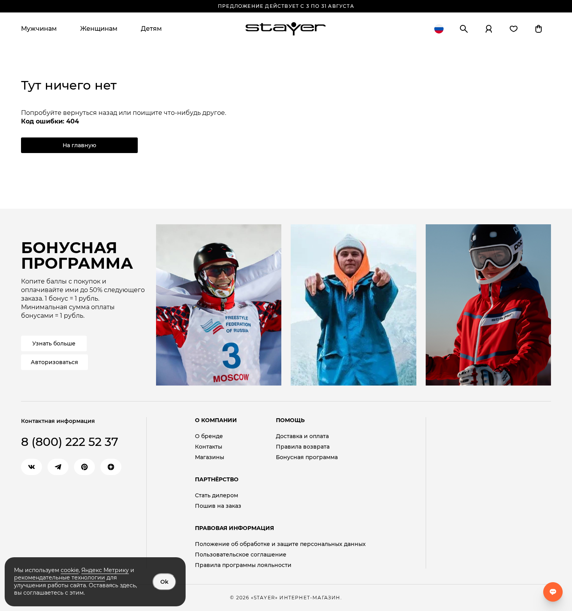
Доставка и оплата (302, 436)
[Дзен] (110, 467)
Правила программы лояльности (243, 565)
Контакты (208, 447)
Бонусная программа (307, 457)
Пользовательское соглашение (240, 554)
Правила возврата (303, 447)
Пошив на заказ (218, 506)
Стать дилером (216, 495)
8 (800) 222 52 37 (69, 442)
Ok (164, 581)
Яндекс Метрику (105, 570)
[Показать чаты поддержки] (553, 592)
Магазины (209, 457)
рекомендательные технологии (59, 577)
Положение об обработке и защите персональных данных (280, 544)
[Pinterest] (84, 467)
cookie (70, 570)
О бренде (209, 436)
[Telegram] (57, 467)
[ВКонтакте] (31, 467)
